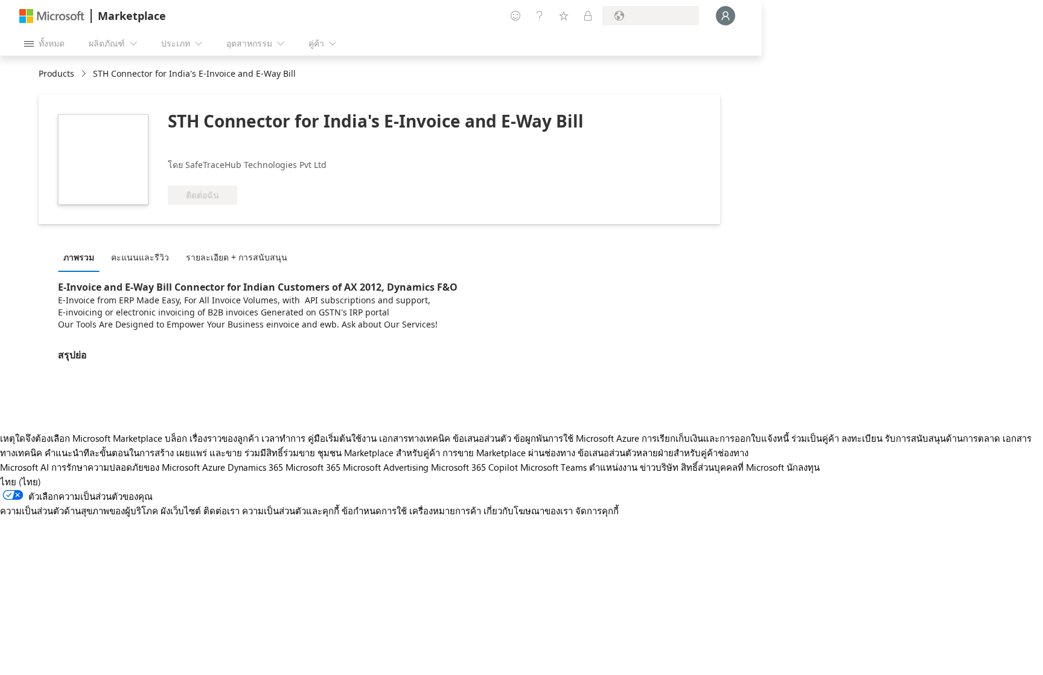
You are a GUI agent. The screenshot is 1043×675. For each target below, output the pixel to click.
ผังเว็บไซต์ (181, 511)
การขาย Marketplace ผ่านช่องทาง (508, 453)
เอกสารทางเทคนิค (414, 438)
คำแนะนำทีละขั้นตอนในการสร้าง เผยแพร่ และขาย (143, 453)
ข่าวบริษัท (659, 467)
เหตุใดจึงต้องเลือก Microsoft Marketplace (81, 438)
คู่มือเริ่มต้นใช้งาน (342, 438)
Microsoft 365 (312, 467)
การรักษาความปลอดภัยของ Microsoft (125, 467)
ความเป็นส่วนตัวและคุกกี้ (290, 511)
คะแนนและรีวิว (140, 257)
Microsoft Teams (553, 467)
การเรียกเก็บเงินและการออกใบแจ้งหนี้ (715, 438)
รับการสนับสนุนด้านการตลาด (942, 438)
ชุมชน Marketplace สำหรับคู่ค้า (378, 453)
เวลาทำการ (283, 438)
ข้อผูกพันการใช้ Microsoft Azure (578, 438)
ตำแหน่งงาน (613, 467)
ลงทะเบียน (861, 438)
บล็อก (176, 438)
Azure (213, 467)
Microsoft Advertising (386, 467)
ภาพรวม (78, 257)
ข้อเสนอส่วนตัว (482, 438)
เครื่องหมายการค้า (445, 511)
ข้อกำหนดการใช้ (374, 511)
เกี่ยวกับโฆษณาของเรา (528, 511)
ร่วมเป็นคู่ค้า (815, 438)
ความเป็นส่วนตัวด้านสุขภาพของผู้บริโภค (79, 511)
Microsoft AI (24, 467)
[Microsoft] (52, 16)
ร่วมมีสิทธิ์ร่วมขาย (279, 453)
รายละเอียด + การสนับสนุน (236, 257)
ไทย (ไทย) (20, 482)
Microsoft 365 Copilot (474, 467)
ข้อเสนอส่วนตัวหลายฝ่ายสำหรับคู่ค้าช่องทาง (663, 453)
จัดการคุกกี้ (597, 511)
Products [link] (56, 73)
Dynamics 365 (255, 467)
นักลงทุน (803, 467)
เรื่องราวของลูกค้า (224, 438)
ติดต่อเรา (221, 511)
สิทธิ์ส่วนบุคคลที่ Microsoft (732, 467)
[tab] (82, 257)
